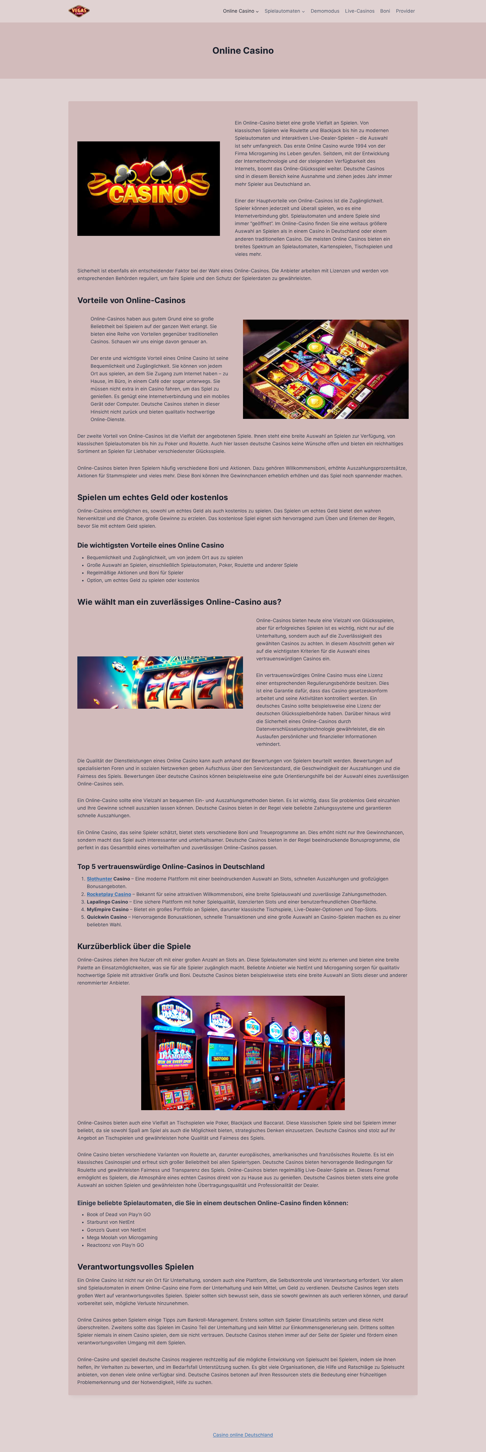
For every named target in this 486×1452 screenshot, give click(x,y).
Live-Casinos (360, 11)
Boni (385, 11)
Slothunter (99, 879)
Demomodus (325, 11)
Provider (405, 11)
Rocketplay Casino (109, 894)
